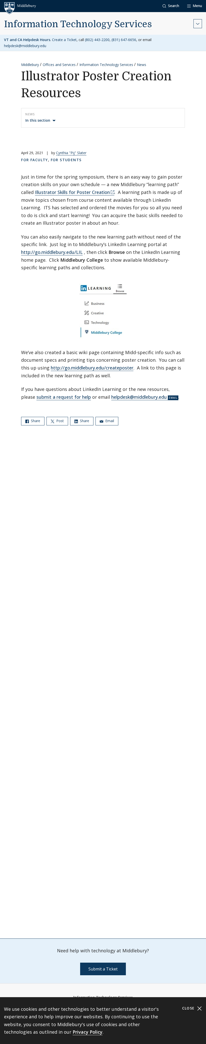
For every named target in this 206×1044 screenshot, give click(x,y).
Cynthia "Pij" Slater (71, 152)
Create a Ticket (64, 39)
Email (109, 420)
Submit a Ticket (103, 969)
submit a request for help (63, 397)
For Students (66, 159)
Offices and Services (59, 64)
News (141, 64)
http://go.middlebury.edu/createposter (92, 368)
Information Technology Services (78, 24)
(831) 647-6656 (124, 39)
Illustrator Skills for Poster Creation (72, 192)
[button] (171, 6)
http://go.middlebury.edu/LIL (52, 252)
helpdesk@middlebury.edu (25, 45)
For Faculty (34, 159)
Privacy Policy (87, 1032)
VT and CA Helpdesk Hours (27, 39)
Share (35, 420)
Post (59, 420)
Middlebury (30, 64)
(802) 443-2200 (97, 39)
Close (189, 1008)
